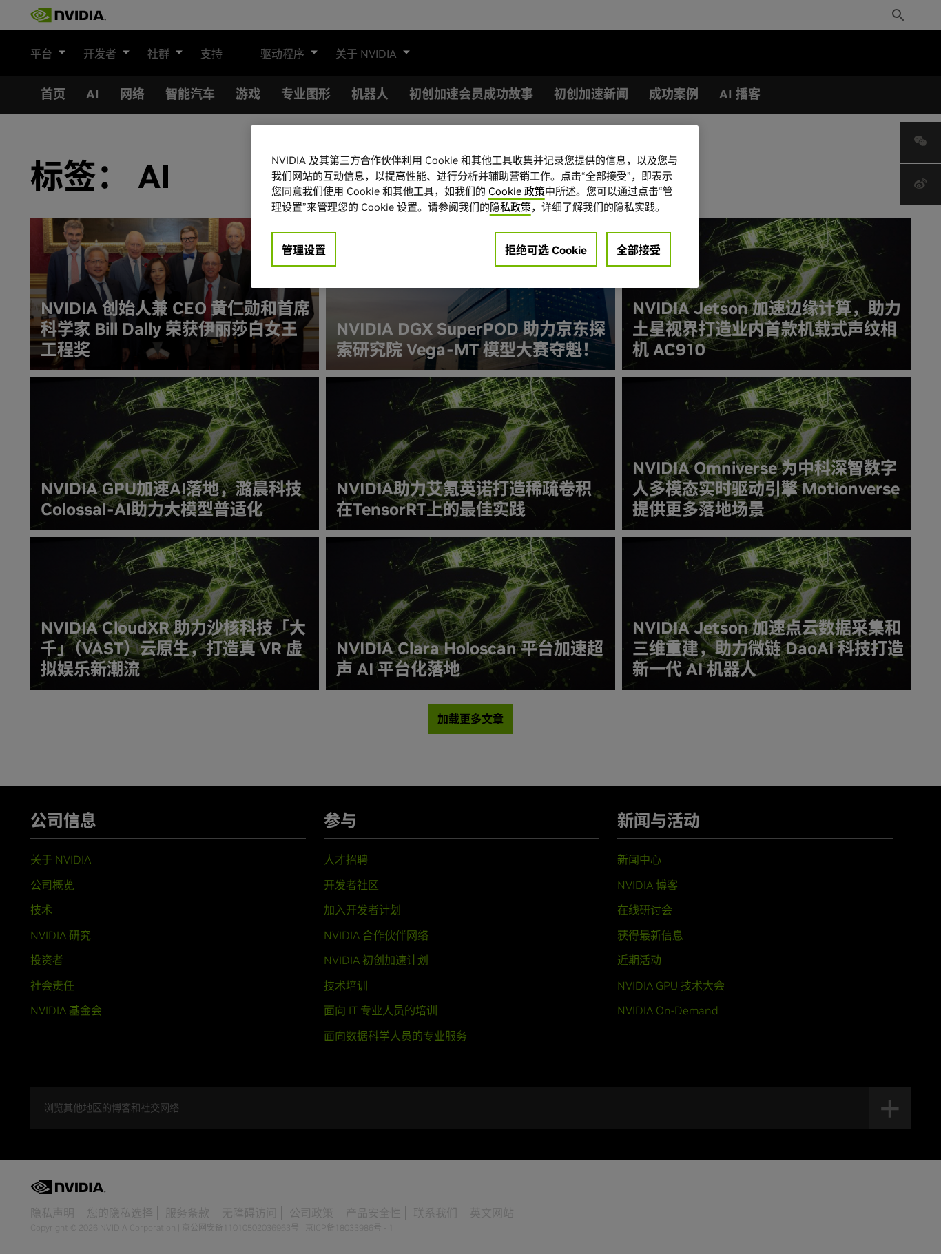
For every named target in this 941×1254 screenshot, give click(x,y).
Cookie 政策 (516, 191)
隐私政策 (510, 206)
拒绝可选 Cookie (546, 250)
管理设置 (304, 250)
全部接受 (639, 250)
